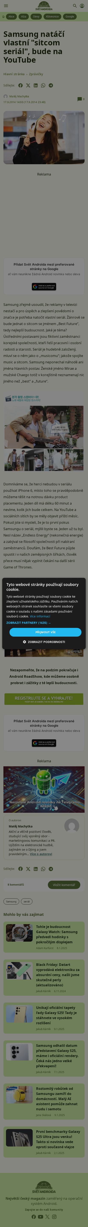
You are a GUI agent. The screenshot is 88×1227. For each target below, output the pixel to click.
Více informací (40, 616)
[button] (43, 623)
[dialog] (44, 613)
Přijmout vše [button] (45, 632)
